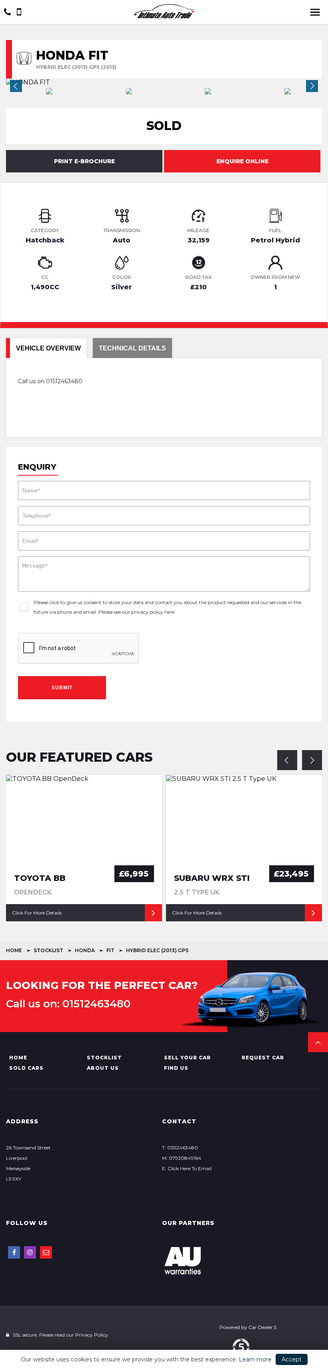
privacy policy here (152, 612)
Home (14, 950)
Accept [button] (292, 1359)
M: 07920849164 (181, 1158)
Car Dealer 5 (262, 1327)
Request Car (263, 1058)
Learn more (255, 1359)
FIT (110, 950)
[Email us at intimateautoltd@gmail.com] (46, 1252)
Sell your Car (187, 1058)
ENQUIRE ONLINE (242, 161)
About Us (103, 1068)
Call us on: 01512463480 (68, 1004)
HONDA (85, 950)
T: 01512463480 (180, 1148)
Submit (62, 688)
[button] (318, 1042)
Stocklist (48, 950)
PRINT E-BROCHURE (84, 161)
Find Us (176, 1068)
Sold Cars (26, 1068)
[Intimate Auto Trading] (164, 11)
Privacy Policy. (92, 1335)
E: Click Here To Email (187, 1168)
